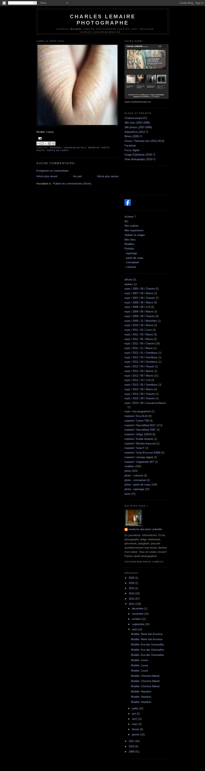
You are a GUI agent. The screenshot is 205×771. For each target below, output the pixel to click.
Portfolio (129, 248)
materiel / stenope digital (139, 457)
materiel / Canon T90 (137, 420)
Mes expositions (134, 230)
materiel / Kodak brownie (139, 438)
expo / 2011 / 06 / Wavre (139, 339)
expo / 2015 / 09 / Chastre (140, 398)
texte (127, 493)
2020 (132, 577)
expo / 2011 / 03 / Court (138, 329)
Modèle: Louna (139, 660)
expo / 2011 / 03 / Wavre (139, 334)
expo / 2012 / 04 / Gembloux (141, 361)
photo (105, 147)
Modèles (129, 244)
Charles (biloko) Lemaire (145, 529)
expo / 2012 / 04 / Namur (139, 371)
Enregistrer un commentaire (52, 170)
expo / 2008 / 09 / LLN (137, 306)
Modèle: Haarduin (141, 691)
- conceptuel (132, 262)
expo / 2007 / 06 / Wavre (139, 293)
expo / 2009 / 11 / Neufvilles (141, 320)
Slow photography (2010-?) (140, 159)
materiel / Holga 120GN (138, 434)
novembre (138, 613)
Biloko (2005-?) (133, 136)
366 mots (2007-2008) (137, 122)
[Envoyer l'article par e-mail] (39, 138)
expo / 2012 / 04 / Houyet (139, 366)
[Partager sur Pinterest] (53, 143)
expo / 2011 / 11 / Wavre (139, 348)
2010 (132, 746)
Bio (126, 221)
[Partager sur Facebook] (50, 143)
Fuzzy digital (132, 150)
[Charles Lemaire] (128, 204)
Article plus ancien (108, 176)
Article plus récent (46, 176)
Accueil (77, 176)
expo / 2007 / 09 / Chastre (140, 297)
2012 (132, 603)
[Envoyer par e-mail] (38, 143)
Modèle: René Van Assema (146, 634)
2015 (132, 588)
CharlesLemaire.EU (136, 118)
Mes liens (130, 239)
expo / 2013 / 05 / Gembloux (141, 384)
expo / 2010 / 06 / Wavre (139, 325)
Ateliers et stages (135, 235)
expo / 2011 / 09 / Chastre (140, 343)
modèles (94, 147)
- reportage (131, 253)
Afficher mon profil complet (144, 562)
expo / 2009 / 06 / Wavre (139, 311)
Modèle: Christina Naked (145, 675)
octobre (136, 618)
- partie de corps (134, 257)
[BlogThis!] (42, 143)
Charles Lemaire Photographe (103, 19)
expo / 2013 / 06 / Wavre (139, 389)
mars (135, 724)
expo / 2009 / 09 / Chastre (140, 316)
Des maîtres (132, 225)
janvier (136, 734)
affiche (128, 279)
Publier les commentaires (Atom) (72, 183)
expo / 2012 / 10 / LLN (137, 380)
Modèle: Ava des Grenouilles (147, 644)
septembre (138, 624)
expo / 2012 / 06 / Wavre (139, 375)
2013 (132, 598)
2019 (132, 583)
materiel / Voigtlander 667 (139, 461)
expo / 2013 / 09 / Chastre (140, 393)
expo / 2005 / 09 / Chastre (140, 288)
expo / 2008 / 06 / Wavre (139, 302)
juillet (135, 708)
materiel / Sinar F (135, 447)
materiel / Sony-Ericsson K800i (143, 452)
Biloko (76, 29)
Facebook (130, 145)
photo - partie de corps (52, 150)
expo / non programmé (138, 411)
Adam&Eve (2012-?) (136, 131)
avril (135, 718)
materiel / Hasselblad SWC (140, 429)
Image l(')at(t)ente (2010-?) (140, 154)
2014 (132, 593)
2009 (132, 751)
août (135, 629)
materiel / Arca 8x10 (136, 416)
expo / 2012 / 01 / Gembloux (141, 352)
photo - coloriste (134, 475)
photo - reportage (134, 489)
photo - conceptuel (135, 480)
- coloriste (130, 266)
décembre (138, 608)
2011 (132, 741)
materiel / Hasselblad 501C (68, 147)
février (136, 729)
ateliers (129, 284)
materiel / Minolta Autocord (140, 443)
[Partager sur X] (46, 143)
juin (134, 713)
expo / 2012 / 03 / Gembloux (141, 357)
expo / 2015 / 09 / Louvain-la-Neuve (145, 402)
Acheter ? (130, 216)
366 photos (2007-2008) (138, 127)
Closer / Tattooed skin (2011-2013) (144, 140)
